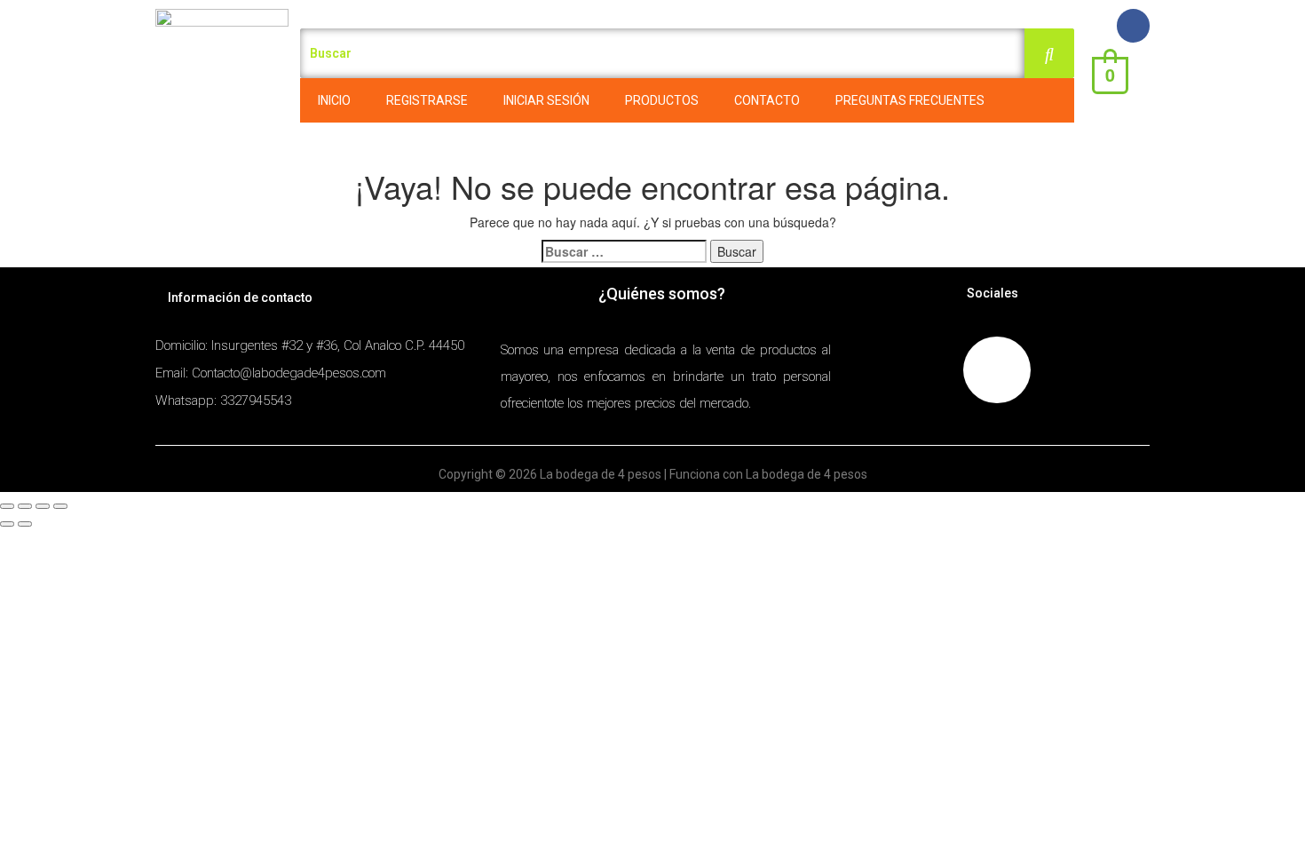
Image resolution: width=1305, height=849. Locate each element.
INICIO (334, 100)
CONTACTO (767, 100)
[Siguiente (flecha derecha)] (25, 524)
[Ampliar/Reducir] (60, 506)
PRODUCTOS (662, 100)
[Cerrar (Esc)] (7, 506)
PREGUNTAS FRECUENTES (910, 100)
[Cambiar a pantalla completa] (43, 506)
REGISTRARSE (427, 100)
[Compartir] (25, 506)
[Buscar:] (624, 251)
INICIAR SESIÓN (546, 100)
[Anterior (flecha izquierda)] (7, 524)
